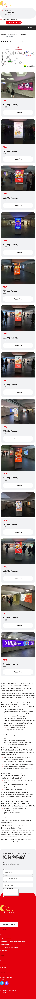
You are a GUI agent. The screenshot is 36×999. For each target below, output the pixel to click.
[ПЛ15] (18, 644)
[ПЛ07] (18, 271)
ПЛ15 (5, 660)
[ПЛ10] (18, 411)
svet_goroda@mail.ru (10, 20)
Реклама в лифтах (5, 944)
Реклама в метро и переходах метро (10, 935)
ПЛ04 (5, 147)
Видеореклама (4, 950)
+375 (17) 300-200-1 (13, 22)
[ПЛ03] (18, 85)
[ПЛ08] (18, 318)
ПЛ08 (5, 334)
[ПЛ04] (18, 131)
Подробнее (18, 112)
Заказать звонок (9, 924)
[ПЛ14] (18, 598)
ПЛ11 (5, 473)
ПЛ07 (5, 287)
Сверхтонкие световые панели (9, 947)
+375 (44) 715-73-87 (8, 982)
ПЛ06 (5, 240)
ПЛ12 (5, 520)
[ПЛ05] (18, 178)
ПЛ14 (5, 613)
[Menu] (31, 28)
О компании (9, 13)
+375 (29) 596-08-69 (8, 984)
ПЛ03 (5, 100)
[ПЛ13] (18, 551)
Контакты (8, 15)
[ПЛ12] (18, 504)
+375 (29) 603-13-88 (8, 981)
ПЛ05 (5, 194)
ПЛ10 (5, 427)
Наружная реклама (5, 938)
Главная (8, 10)
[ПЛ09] (18, 364)
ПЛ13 (5, 567)
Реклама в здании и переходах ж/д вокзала (12, 941)
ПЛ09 (5, 380)
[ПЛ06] (18, 225)
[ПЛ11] (18, 458)
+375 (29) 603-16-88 (8, 979)
